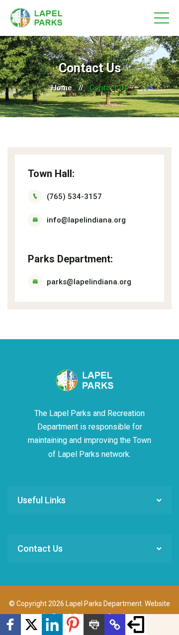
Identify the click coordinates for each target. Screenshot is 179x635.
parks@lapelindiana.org (89, 281)
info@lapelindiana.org (86, 219)
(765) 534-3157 (74, 196)
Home (61, 87)
